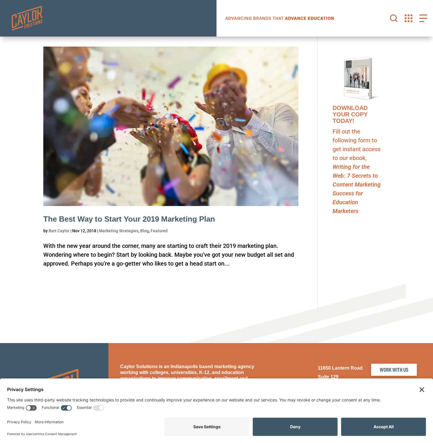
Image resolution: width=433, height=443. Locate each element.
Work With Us (394, 369)
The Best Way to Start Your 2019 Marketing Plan (129, 219)
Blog (144, 230)
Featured (159, 230)
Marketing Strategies (118, 230)
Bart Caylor (59, 230)
